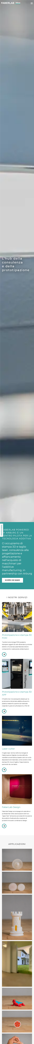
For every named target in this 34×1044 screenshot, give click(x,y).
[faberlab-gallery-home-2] (17, 964)
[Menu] (32, 3)
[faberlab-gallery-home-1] (17, 917)
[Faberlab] (10, 4)
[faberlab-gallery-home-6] (17, 883)
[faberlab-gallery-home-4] (17, 1022)
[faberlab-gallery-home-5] (17, 999)
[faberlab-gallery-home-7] (17, 860)
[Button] (4, 654)
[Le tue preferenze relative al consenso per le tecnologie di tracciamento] (1, 530)
